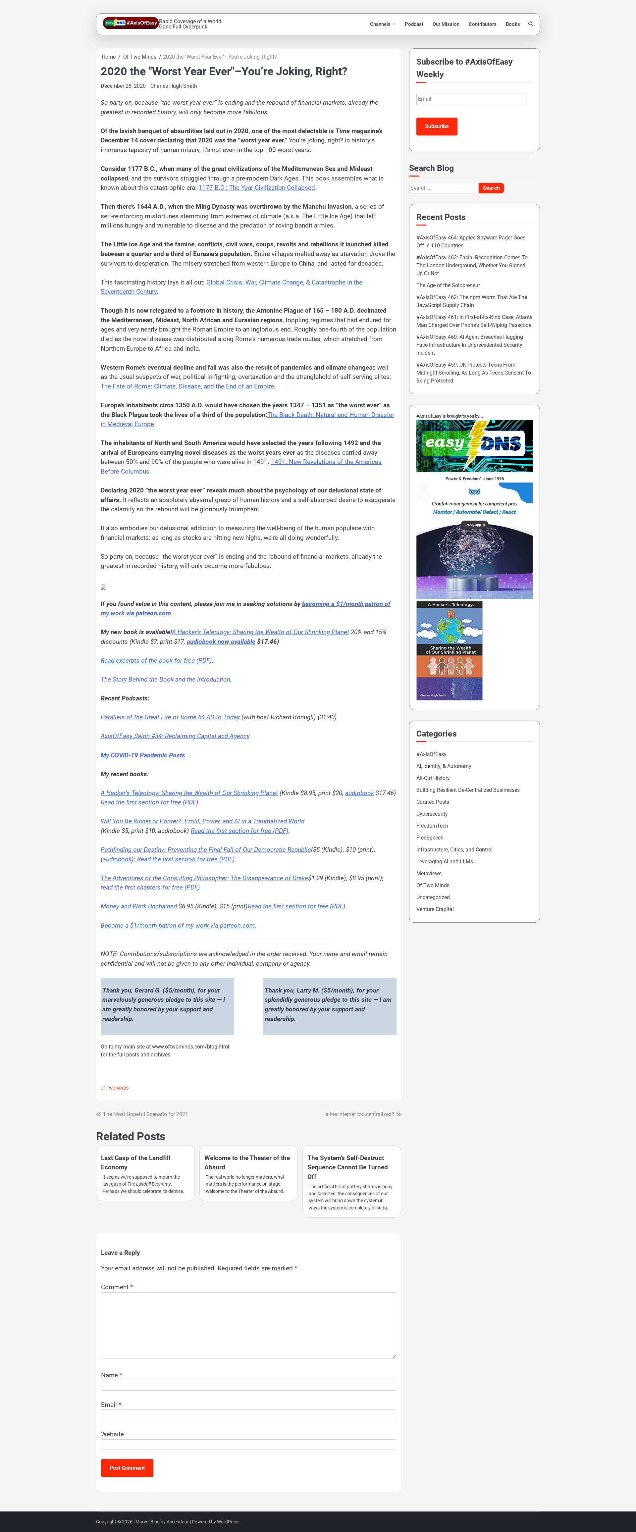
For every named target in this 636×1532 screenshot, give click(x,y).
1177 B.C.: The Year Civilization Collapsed (256, 187)
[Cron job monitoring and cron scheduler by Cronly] (474, 597)
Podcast (414, 24)
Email (111, 1404)
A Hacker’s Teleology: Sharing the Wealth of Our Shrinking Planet (189, 793)
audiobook (359, 793)
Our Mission (446, 24)
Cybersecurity (432, 814)
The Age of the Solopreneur (448, 285)
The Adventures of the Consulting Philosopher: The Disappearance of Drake (204, 878)
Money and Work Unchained (139, 906)
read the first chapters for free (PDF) (150, 887)
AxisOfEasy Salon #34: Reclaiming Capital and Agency (175, 736)
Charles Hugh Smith (173, 86)
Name (111, 1375)
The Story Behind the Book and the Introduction (165, 679)
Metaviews (429, 873)
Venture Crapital (435, 909)
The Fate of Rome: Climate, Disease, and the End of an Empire (187, 386)
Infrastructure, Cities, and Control (454, 849)
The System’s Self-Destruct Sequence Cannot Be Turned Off (347, 1167)
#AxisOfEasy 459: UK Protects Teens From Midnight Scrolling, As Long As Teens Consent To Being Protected (473, 373)
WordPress (228, 1521)
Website (112, 1434)
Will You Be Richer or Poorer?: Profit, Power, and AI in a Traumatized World (202, 821)
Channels (380, 24)
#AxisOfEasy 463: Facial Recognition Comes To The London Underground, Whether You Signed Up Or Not (472, 265)
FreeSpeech (430, 838)
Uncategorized (433, 897)
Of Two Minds (115, 1088)
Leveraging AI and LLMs (444, 861)
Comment (117, 1287)
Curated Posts (432, 802)
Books (513, 24)
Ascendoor (178, 1521)
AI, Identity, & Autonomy (443, 766)
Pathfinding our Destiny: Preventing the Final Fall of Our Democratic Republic (206, 849)
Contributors (483, 24)
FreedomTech (432, 826)
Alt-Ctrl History (433, 778)
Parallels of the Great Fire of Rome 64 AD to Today (170, 717)
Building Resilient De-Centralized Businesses (468, 790)
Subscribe (437, 126)
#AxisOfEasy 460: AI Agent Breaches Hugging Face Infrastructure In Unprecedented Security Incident (469, 345)
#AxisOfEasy (431, 754)
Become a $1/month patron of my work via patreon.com (178, 925)
